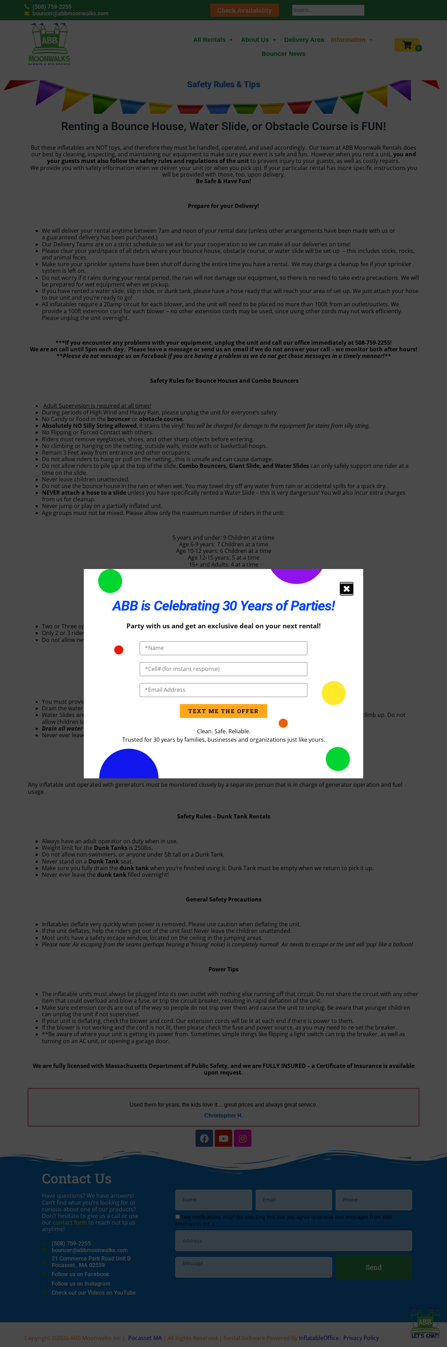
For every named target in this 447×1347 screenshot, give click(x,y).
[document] (223, 673)
